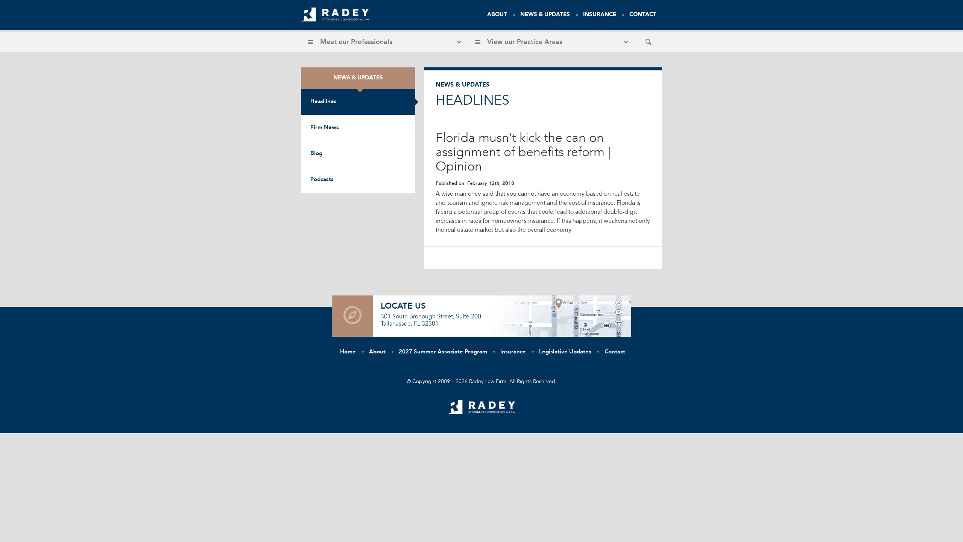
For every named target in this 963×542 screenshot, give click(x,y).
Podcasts (322, 180)
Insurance (599, 15)
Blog (316, 154)
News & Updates (545, 15)
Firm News (324, 128)
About (497, 15)
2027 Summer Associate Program (443, 352)
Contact (642, 15)
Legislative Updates (565, 352)
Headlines (323, 102)
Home (348, 352)
